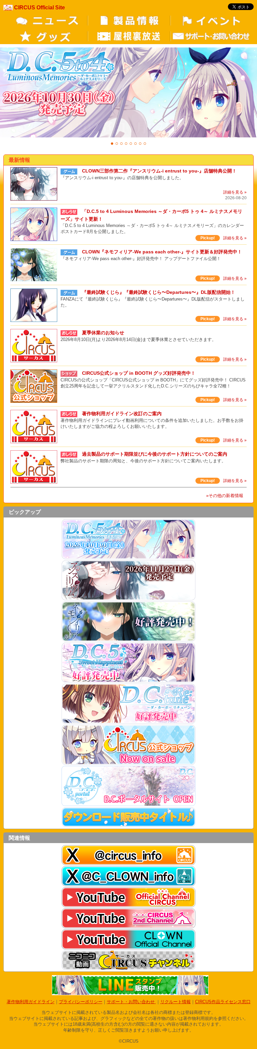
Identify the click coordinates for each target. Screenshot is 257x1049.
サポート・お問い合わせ (131, 1001)
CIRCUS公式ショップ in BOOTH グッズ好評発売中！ (138, 373)
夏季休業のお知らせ (103, 332)
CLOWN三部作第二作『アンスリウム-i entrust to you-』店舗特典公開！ (159, 170)
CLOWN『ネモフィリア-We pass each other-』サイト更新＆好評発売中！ (162, 251)
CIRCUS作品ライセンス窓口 (223, 1001)
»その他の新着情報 (224, 495)
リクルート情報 (175, 1001)
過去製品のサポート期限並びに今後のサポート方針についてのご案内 (154, 454)
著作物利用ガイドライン (31, 1001)
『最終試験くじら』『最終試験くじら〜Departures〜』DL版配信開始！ (158, 292)
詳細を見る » (235, 192)
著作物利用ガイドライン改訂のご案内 (122, 413)
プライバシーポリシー (80, 1001)
